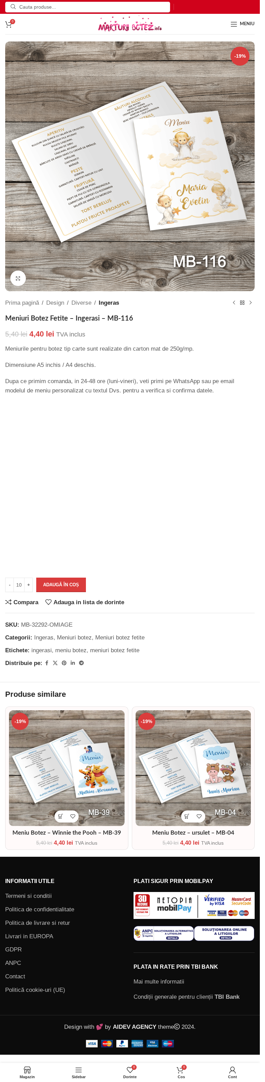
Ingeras (109, 303)
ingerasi (41, 650)
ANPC (13, 963)
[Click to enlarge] (18, 278)
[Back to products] (242, 303)
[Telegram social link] (81, 663)
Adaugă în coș (61, 584)
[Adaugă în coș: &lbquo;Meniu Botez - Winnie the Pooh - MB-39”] (61, 816)
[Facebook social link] (46, 663)
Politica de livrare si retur (37, 923)
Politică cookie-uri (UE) (35, 990)
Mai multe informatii (159, 981)
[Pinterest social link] (64, 663)
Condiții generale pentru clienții (186, 997)
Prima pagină (22, 303)
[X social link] (55, 663)
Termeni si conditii (28, 896)
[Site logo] (130, 23)
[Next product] (250, 303)
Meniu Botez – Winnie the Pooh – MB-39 (66, 833)
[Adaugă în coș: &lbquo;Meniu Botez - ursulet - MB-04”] (187, 816)
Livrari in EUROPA (29, 936)
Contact (15, 976)
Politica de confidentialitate (39, 909)
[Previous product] (234, 303)
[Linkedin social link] (73, 663)
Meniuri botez (74, 637)
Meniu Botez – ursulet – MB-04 (193, 833)
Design (55, 303)
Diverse (81, 303)
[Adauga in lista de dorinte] (73, 816)
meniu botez (71, 650)
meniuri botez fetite (114, 650)
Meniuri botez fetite (120, 637)
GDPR (13, 949)
